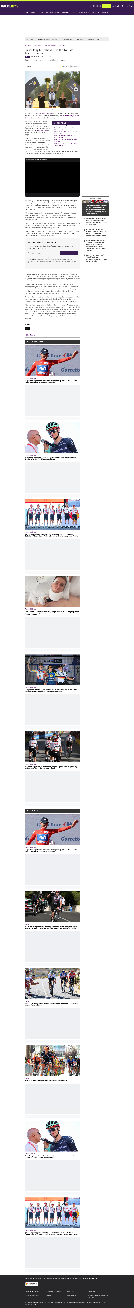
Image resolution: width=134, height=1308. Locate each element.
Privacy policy (71, 1291)
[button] (129, 6)
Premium (65, 13)
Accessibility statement (32, 1295)
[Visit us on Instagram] (94, 6)
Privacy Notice (31, 259)
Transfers (80, 39)
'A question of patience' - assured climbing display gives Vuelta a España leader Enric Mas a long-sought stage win (96, 232)
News (33, 13)
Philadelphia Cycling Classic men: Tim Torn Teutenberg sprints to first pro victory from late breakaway (96, 221)
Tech (74, 13)
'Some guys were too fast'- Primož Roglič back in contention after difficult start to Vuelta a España (96, 258)
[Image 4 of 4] (76, 89)
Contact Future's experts (53, 1291)
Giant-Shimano (47, 114)
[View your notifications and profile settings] (122, 6)
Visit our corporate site (90, 1278)
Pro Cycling (28, 45)
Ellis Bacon (35, 57)
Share (29, 66)
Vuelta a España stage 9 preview (47, 39)
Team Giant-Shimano (50, 45)
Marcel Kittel (62, 45)
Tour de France (42, 130)
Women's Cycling (52, 13)
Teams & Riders (38, 45)
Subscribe (106, 6)
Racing (40, 13)
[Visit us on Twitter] (91, 6)
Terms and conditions (32, 1291)
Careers (48, 1295)
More (104, 13)
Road (27, 329)
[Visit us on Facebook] (88, 6)
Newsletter (76, 66)
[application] (52, 177)
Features (95, 13)
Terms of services (48, 258)
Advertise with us (72, 1295)
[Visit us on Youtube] (97, 6)
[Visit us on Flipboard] (99, 6)
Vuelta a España (67, 39)
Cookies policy (92, 1291)
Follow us (66, 66)
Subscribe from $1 (94, 39)
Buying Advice (83, 13)
